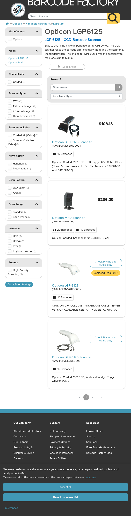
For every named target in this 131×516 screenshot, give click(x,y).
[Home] (7, 23)
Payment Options (60, 442)
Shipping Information (62, 436)
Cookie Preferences (61, 453)
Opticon (17, 23)
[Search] (113, 18)
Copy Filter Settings (19, 284)
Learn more (90, 477)
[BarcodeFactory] (18, 10)
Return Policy (58, 431)
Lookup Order (94, 431)
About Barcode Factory (27, 431)
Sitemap (91, 436)
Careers (18, 458)
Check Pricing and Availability (106, 263)
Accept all (65, 487)
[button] (36, 31)
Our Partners (20, 442)
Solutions (91, 442)
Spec (69, 66)
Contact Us (20, 436)
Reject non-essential (65, 497)
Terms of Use (58, 458)
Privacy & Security (60, 447)
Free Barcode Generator (100, 447)
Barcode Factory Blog (99, 453)
